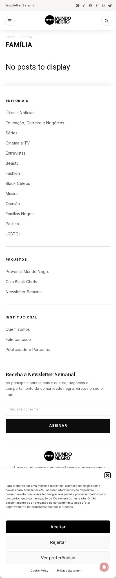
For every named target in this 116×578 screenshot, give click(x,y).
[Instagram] (77, 5)
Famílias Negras (20, 213)
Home (10, 37)
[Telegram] (109, 5)
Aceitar (58, 526)
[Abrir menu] (10, 21)
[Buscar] (106, 21)
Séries (11, 132)
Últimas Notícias (20, 112)
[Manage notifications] (104, 567)
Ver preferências (58, 557)
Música (12, 193)
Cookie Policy (39, 570)
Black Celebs (18, 183)
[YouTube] (90, 5)
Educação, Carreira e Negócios (35, 122)
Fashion (13, 173)
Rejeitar (58, 542)
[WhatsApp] (103, 5)
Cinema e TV (18, 143)
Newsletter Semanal (20, 5)
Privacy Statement (69, 570)
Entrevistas (16, 153)
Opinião (13, 203)
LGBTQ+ (13, 233)
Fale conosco (18, 339)
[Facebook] (97, 5)
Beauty (12, 163)
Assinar (58, 425)
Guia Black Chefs (21, 281)
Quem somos (18, 329)
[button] (107, 475)
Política (12, 223)
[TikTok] (84, 5)
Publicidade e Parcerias (28, 349)
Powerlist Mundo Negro (28, 271)
